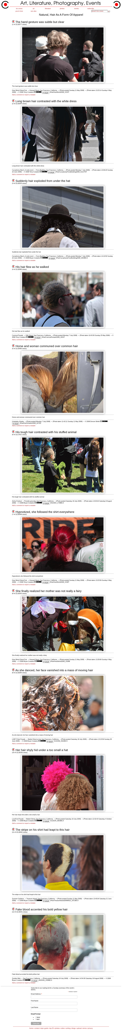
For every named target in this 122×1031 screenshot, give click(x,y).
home (31, 1028)
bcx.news (19, 8)
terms (85, 1028)
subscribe (90, 8)
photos (62, 8)
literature (48, 8)
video (63, 1028)
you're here (19, 11)
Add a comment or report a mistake (23, 95)
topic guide (44, 1028)
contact (37, 1028)
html (38, 1017)
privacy (90, 1028)
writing (68, 1028)
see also (33, 11)
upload (79, 1028)
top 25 (51, 1028)
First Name (34, 1001)
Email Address (36, 994)
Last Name (34, 1007)
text (38, 1019)
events (76, 8)
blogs (73, 1028)
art (33, 8)
